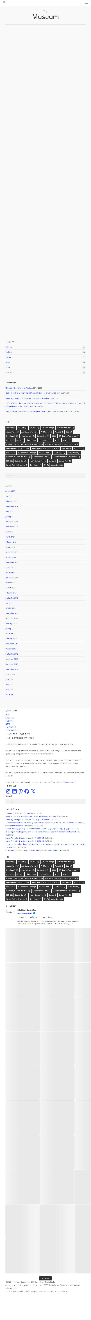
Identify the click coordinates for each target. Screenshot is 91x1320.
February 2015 (10, 623)
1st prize (10, 428)
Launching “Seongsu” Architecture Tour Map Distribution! (27, 398)
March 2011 (10, 694)
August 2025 (10, 491)
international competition (17, 448)
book (69, 432)
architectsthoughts (65, 428)
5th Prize (34, 428)
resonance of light (41, 457)
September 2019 (11, 598)
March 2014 (10, 633)
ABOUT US (9, 718)
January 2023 (10, 547)
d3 (54, 436)
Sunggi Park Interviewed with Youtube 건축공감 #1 (24, 841)
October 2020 (10, 583)
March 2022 (10, 572)
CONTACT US (10, 727)
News (7, 362)
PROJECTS (9, 721)
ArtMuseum (46, 432)
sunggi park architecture (16, 465)
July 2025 (8, 496)
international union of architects (45, 448)
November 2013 (11, 644)
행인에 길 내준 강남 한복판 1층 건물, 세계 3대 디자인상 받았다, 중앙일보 (32, 393)
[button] (86, 3)
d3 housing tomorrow (69, 436)
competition (43, 436)
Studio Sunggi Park (38, 461)
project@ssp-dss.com (68, 782)
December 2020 (11, 577)
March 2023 (10, 537)
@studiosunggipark (24, 913)
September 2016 (11, 613)
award (59, 432)
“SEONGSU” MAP (12, 730)
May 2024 (9, 511)
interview (66, 448)
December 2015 (11, 618)
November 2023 (11, 527)
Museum (11, 452)
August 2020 (10, 588)
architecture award (30, 432)
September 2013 (11, 654)
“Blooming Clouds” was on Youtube (19, 388)
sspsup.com (21, 461)
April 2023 (9, 532)
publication (59, 452)
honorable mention (34, 444)
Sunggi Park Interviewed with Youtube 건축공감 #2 (24, 838)
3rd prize (22, 428)
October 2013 (10, 649)
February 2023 (10, 542)
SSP (9, 461)
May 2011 (9, 689)
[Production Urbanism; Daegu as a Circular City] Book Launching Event (32, 850)
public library (73, 452)
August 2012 (10, 674)
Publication (9, 372)
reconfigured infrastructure (18, 457)
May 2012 (9, 684)
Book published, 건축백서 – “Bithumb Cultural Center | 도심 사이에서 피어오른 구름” (37, 411)
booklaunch (12, 436)
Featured (8, 352)
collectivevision (27, 436)
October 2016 (10, 608)
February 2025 (10, 501)
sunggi (53, 461)
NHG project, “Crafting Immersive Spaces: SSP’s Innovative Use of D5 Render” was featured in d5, (42, 832)
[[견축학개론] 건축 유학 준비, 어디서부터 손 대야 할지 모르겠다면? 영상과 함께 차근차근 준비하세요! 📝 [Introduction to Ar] (57, 1118)
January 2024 (10, 516)
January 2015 (10, 628)
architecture (12, 432)
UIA (46, 465)
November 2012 (11, 664)
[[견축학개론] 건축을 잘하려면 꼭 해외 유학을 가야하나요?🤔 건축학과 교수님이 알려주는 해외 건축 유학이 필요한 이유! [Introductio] (22, 1118)
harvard (66, 440)
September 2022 (11, 562)
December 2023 (11, 521)
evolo (19, 440)
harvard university (14, 444)
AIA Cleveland (47, 428)
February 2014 (10, 639)
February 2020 (10, 593)
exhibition (31, 440)
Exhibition (9, 347)
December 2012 (11, 659)
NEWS (7, 724)
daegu (10, 440)
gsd (57, 440)
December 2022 (11, 552)
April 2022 (9, 567)
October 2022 (10, 557)
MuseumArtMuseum (27, 452)
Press (7, 367)
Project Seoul (45, 452)
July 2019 (8, 603)
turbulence (35, 465)
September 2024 (11, 506)
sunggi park (65, 461)
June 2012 (9, 679)
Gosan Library (45, 440)
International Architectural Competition (61, 444)
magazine (79, 448)
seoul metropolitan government (66, 457)
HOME (7, 715)
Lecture (8, 357)
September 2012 (11, 669)
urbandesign (57, 465)
